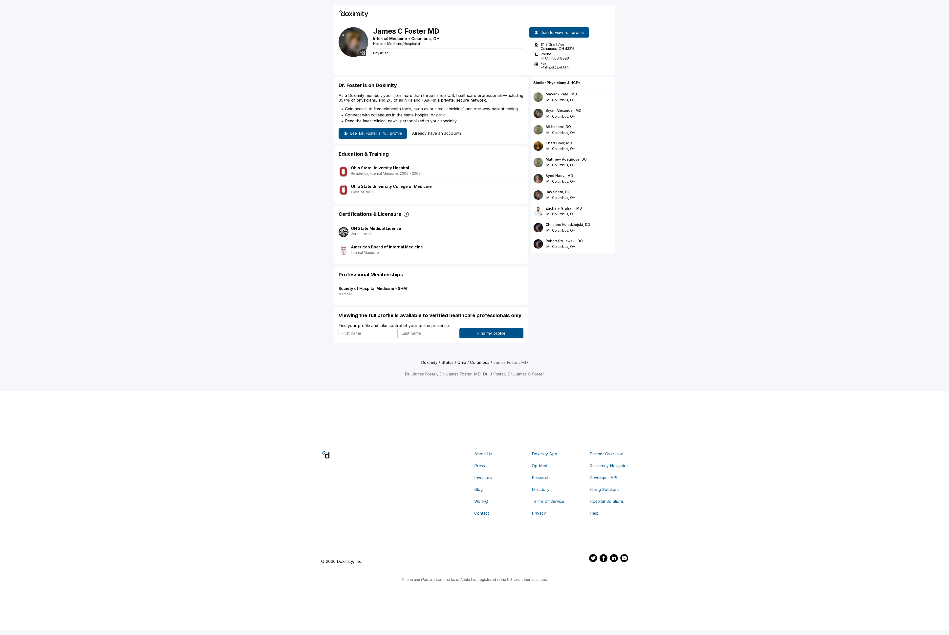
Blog (478, 489)
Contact (481, 513)
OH (436, 38)
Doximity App (544, 453)
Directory (540, 489)
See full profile (376, 133)
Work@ (481, 501)
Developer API (603, 477)
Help (594, 513)
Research (541, 477)
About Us (483, 453)
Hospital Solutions (607, 501)
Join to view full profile (562, 32)
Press (479, 465)
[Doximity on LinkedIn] (614, 559)
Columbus (421, 38)
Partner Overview (606, 453)
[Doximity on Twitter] (593, 559)
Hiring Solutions (605, 489)
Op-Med (539, 465)
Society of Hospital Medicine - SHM (373, 288)
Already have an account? (437, 133)
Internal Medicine (390, 38)
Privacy (539, 513)
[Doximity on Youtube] (624, 559)
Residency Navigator (609, 465)
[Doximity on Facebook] (603, 559)
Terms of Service (548, 501)
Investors (483, 477)
